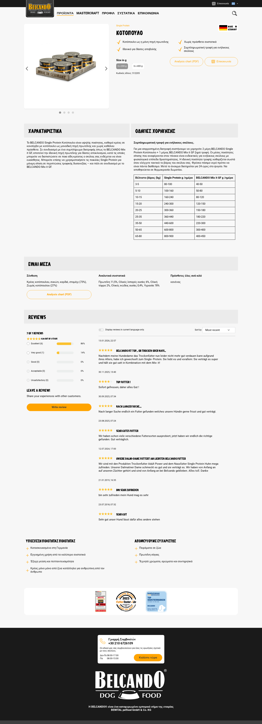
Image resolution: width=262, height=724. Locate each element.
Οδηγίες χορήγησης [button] (155, 130)
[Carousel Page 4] (73, 112)
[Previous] (26, 69)
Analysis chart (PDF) (186, 61)
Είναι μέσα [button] (39, 263)
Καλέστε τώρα (148, 657)
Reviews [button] (37, 316)
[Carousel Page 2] (64, 112)
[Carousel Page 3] (69, 112)
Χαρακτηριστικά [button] (45, 130)
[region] (66, 69)
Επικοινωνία (224, 61)
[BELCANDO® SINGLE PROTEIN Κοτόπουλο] (66, 66)
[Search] (234, 13)
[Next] (106, 69)
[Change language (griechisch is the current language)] (235, 3)
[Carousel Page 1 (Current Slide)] (60, 112)
